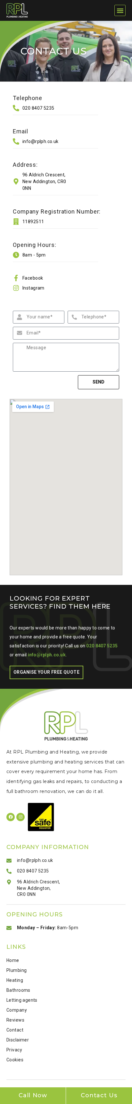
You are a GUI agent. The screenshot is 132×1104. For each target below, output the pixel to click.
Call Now (33, 1095)
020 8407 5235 (102, 645)
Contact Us (99, 1095)
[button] (120, 10)
